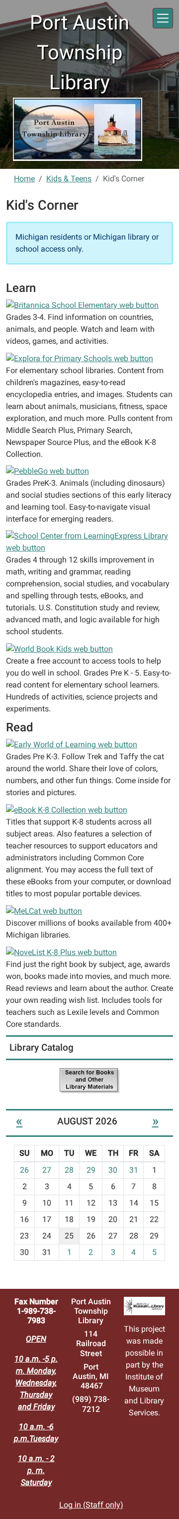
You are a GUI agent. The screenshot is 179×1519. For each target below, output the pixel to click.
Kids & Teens (68, 178)
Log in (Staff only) (91, 1505)
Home (24, 178)
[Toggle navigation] (163, 18)
